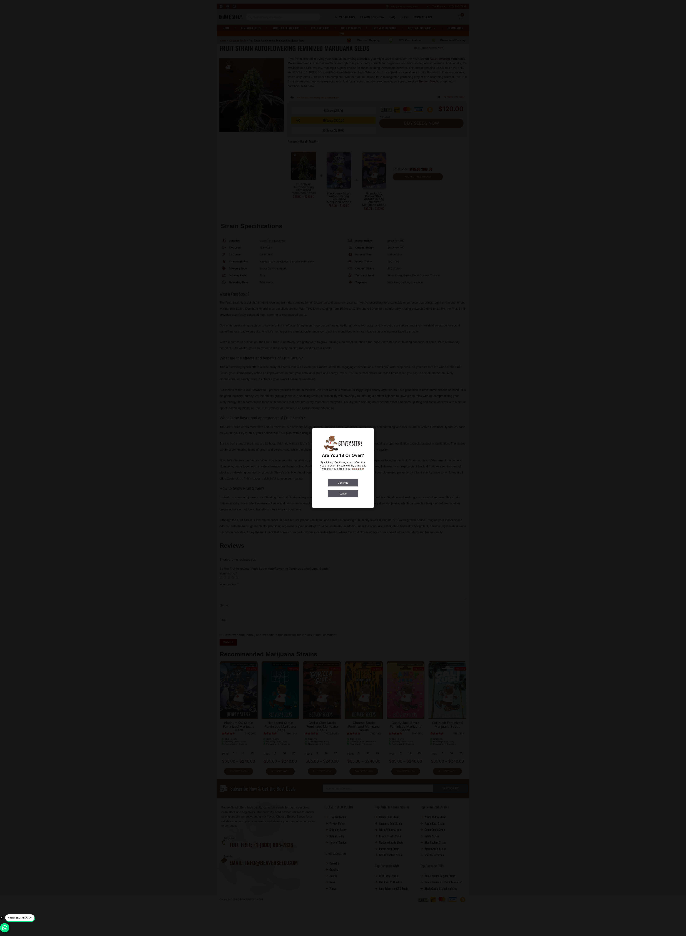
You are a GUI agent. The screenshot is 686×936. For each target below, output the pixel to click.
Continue (343, 482)
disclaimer (358, 468)
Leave (343, 493)
